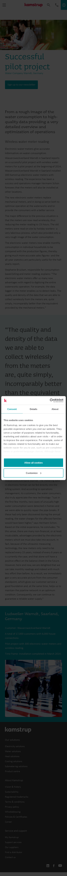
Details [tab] (33, 409)
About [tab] (55, 409)
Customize (32, 473)
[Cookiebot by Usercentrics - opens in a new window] (49, 400)
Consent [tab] (12, 409)
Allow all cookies (33, 462)
